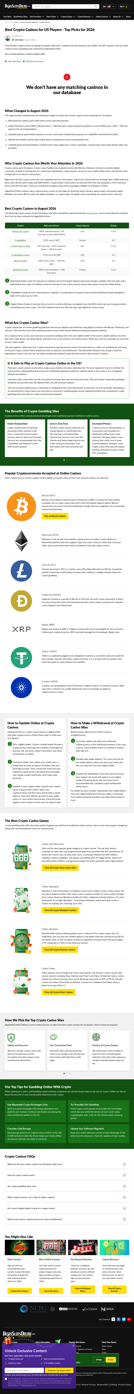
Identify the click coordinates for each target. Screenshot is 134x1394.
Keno (104, 1349)
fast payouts (92, 213)
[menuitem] (37, 16)
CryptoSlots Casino (20, 254)
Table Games (107, 1346)
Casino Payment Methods (29, 22)
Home (16, 22)
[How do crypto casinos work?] (124, 1175)
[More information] (6, 61)
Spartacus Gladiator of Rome (80, 1349)
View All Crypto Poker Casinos (58, 992)
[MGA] (107, 1309)
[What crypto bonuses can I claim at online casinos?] (124, 1197)
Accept (110, 1360)
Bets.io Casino (20, 260)
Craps (104, 1352)
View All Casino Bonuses (114, 1289)
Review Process (89, 1384)
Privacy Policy (124, 1384)
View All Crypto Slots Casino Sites (60, 867)
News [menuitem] (128, 16)
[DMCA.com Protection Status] (68, 1309)
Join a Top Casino (51, 1291)
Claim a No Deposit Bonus (83, 1289)
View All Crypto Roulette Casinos (59, 949)
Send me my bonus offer (59, 1370)
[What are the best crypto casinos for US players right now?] (124, 1164)
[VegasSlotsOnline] (19, 1334)
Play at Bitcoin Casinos (55, 515)
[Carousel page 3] (70, 460)
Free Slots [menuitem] (7, 16)
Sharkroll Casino (20, 269)
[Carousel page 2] (67, 460)
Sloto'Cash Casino (20, 231)
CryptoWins (20, 240)
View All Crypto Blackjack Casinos (60, 910)
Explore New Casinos (19, 1291)
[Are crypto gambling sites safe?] (124, 1186)
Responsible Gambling (107, 1384)
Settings (99, 1360)
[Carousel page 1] (64, 460)
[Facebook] (118, 1319)
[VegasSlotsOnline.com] (17, 6)
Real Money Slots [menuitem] (20, 16)
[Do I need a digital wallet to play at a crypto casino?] (124, 1208)
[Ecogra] (89, 1309)
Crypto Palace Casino (20, 245)
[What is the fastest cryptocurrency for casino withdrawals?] (124, 1219)
